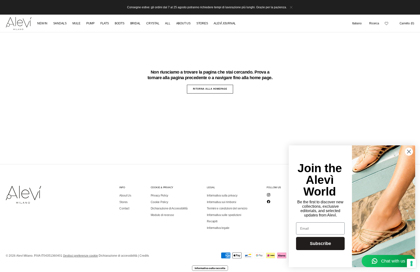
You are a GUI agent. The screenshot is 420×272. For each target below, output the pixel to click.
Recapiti (212, 221)
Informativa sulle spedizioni (224, 215)
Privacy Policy (159, 195)
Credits (144, 255)
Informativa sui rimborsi (221, 202)
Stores (123, 202)
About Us (125, 195)
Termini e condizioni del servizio (227, 208)
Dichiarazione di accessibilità (118, 255)
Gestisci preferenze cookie (80, 255)
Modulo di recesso (162, 215)
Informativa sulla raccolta (210, 268)
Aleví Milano (24, 255)
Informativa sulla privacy (222, 195)
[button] (356, 23)
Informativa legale (218, 228)
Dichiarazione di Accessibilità (169, 208)
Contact (124, 208)
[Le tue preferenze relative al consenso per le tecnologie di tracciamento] (411, 263)
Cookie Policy (159, 202)
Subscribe (320, 243)
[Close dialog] (409, 151)
